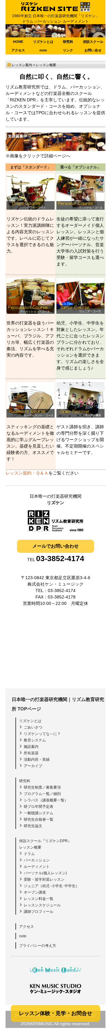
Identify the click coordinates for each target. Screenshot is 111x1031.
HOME (18, 41)
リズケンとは (43, 41)
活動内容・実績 (37, 759)
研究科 (68, 41)
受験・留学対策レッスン (44, 879)
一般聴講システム (38, 813)
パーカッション (37, 860)
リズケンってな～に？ (42, 734)
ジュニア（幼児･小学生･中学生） (51, 886)
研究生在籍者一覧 (38, 819)
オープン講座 (35, 892)
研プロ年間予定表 (38, 806)
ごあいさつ (33, 727)
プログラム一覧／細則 (42, 794)
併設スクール (93, 41)
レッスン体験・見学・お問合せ (55, 1013)
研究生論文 (33, 826)
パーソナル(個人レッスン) (45, 873)
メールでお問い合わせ (55, 546)
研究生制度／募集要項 (42, 787)
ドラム (29, 854)
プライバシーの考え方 (37, 945)
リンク (68, 50)
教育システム (35, 740)
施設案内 (31, 746)
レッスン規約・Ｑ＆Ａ (27, 473)
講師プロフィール (38, 911)
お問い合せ (92, 50)
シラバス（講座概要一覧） (46, 800)
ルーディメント (37, 866)
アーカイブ (33, 766)
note (43, 50)
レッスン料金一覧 (38, 899)
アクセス (18, 50)
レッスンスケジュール (42, 905)
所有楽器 (31, 753)
